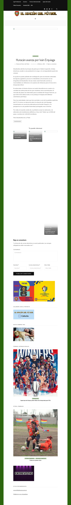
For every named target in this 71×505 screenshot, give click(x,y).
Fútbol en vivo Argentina (20, 494)
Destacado (38, 398)
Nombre (16, 265)
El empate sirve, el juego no (35, 400)
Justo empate (17, 137)
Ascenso (25, 1)
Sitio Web (47, 265)
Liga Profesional (17, 1)
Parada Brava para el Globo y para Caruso (50, 232)
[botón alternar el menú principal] (35, 19)
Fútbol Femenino (17, 5)
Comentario (16, 249)
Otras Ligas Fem (43, 453)
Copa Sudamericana (34, 134)
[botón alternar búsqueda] (56, 9)
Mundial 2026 (26, 5)
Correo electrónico (34, 265)
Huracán (35, 56)
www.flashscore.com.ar (20, 490)
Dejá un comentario (52, 64)
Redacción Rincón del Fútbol (22, 64)
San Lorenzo (21, 135)
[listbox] (35, 375)
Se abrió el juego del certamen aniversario (37, 455)
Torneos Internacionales (34, 1)
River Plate (46, 398)
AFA (32, 5)
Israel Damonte (17, 121)
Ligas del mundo (46, 1)
